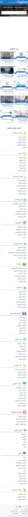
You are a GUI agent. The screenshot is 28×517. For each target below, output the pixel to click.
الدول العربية (22, 359)
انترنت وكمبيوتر (21, 227)
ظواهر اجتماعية (21, 325)
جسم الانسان (22, 403)
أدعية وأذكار (22, 299)
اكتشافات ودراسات (20, 369)
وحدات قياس (22, 476)
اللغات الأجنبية (22, 481)
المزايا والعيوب (22, 247)
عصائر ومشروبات (21, 145)
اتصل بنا (25, 509)
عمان (24, 447)
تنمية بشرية (22, 328)
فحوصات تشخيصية (20, 401)
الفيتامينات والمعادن (20, 276)
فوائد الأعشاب (22, 273)
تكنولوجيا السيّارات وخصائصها (17, 253)
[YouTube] (20, 507)
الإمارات (24, 439)
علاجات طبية (22, 390)
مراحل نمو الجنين (21, 422)
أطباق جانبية (22, 140)
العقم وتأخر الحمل (21, 419)
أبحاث (24, 458)
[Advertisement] (14, 31)
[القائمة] (1, 1)
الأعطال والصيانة (21, 250)
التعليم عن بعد (22, 460)
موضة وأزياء (22, 188)
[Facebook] (26, 507)
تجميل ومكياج (22, 191)
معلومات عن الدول (20, 357)
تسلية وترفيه (22, 333)
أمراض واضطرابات (21, 388)
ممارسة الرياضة (21, 279)
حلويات (24, 147)
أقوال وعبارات (22, 158)
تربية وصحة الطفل (20, 424)
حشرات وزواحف (21, 499)
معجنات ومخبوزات (21, 142)
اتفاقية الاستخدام (23, 511)
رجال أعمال (23, 209)
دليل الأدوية (22, 395)
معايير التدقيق (24, 513)
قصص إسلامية (21, 304)
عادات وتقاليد (22, 354)
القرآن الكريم (22, 291)
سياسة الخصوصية (14, 511)
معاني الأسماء (22, 171)
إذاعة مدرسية (22, 468)
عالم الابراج (23, 320)
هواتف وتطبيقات (21, 230)
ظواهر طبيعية (22, 375)
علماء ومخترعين (21, 372)
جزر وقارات (23, 349)
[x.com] (23, 507)
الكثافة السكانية (21, 351)
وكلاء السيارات (22, 258)
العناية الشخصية (21, 186)
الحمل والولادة (22, 416)
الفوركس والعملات (20, 214)
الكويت (24, 437)
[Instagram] (17, 507)
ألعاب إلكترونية (21, 235)
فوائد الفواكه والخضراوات (18, 268)
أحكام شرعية (22, 297)
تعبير (24, 471)
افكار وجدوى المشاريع (19, 204)
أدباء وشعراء (22, 163)
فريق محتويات (15, 513)
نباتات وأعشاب (22, 494)
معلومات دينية (22, 307)
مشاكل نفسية (22, 398)
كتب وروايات (22, 168)
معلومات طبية (22, 406)
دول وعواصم (22, 346)
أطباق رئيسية (22, 137)
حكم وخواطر (22, 160)
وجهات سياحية (21, 344)
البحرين (24, 445)
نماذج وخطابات (22, 216)
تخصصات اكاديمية (21, 465)
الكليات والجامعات (21, 463)
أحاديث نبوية (22, 294)
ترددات (24, 237)
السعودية (23, 434)
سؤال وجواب (22, 331)
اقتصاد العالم (22, 206)
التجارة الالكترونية (21, 211)
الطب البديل (22, 393)
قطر (25, 442)
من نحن (16, 509)
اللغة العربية (22, 478)
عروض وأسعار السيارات (19, 255)
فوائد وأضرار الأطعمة (20, 271)
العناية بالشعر (22, 183)
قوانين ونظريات (21, 473)
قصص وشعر (22, 165)
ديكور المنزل (22, 194)
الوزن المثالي (22, 281)
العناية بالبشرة (22, 181)
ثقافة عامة (23, 484)
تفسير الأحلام (22, 318)
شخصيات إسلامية (21, 302)
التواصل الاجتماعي (20, 232)
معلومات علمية (21, 377)
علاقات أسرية (22, 323)
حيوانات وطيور (22, 497)
